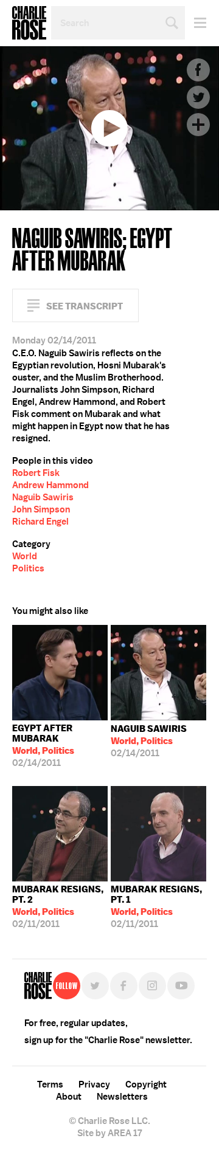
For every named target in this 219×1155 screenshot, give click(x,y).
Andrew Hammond (50, 485)
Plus (198, 124)
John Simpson (41, 509)
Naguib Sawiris (43, 497)
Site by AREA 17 (109, 1133)
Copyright (146, 1084)
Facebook (198, 69)
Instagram (152, 985)
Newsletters (122, 1097)
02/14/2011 (43, 745)
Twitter (198, 97)
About (69, 1097)
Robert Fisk (36, 473)
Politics (28, 568)
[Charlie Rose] (38, 985)
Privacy (94, 1084)
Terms (50, 1084)
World (24, 556)
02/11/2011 (57, 906)
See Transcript (84, 306)
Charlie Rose (29, 23)
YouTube (181, 985)
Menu (195, 23)
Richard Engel (40, 521)
